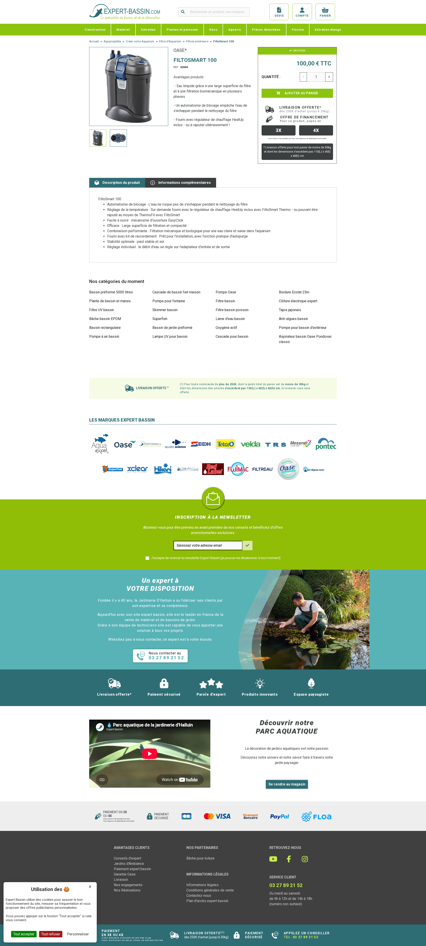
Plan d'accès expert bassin (207, 901)
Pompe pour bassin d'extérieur (303, 328)
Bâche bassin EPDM (105, 319)
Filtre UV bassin (101, 310)
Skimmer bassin (165, 310)
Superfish (159, 319)
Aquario (234, 29)
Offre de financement (304, 119)
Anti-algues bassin (293, 319)
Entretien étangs (328, 29)
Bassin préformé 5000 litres (111, 292)
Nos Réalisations (127, 890)
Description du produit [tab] (121, 183)
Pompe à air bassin (104, 336)
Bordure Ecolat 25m (294, 292)
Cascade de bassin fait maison (176, 292)
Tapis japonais (290, 310)
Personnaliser (78, 934)
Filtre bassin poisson (232, 310)
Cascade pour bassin (232, 336)
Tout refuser (50, 934)
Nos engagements (128, 885)
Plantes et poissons (182, 29)
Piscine (298, 29)
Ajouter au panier (301, 93)
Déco (213, 29)
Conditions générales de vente (210, 890)
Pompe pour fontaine (168, 301)
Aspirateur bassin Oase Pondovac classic (305, 339)
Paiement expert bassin (132, 869)
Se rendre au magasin (286, 784)
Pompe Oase (226, 292)
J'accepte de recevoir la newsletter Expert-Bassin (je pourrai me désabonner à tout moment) (215, 558)
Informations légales (202, 885)
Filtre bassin (225, 301)
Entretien (148, 29)
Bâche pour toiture (200, 858)
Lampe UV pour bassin (169, 336)
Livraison (121, 879)
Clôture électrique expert (298, 301)
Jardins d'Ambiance (129, 864)
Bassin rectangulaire (105, 328)
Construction (95, 29)
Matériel (123, 29)
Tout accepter (23, 934)
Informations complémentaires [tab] (184, 183)
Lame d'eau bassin (230, 319)
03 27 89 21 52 (305, 937)
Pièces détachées (266, 29)
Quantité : (271, 77)
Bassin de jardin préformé (172, 328)
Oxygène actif (226, 328)
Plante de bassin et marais (110, 301)
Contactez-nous (198, 895)
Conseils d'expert (127, 858)
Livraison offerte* (304, 109)
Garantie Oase (125, 874)
